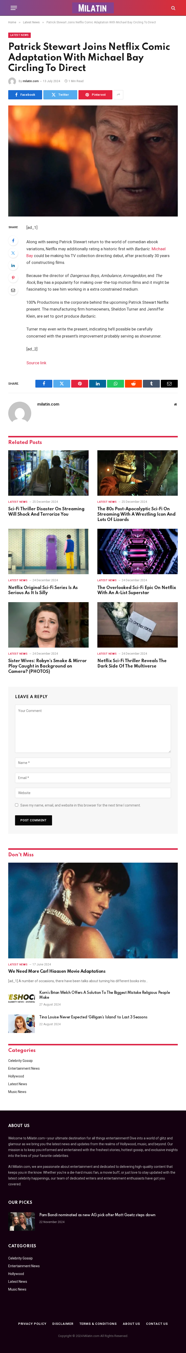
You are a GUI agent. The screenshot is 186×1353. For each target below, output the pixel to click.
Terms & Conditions (98, 1324)
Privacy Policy (32, 1324)
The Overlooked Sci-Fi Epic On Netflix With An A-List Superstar (136, 590)
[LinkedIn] (13, 265)
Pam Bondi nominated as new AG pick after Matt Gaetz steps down (97, 1215)
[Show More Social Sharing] (118, 94)
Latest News (19, 35)
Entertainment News (24, 1068)
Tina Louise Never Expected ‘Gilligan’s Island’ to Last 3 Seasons (93, 1017)
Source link (36, 363)
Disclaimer (62, 1324)
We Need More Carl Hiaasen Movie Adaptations (56, 971)
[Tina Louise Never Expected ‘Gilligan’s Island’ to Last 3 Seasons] (21, 1024)
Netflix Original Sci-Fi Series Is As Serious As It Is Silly (43, 590)
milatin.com (31, 81)
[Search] (172, 7)
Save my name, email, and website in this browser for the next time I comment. (80, 805)
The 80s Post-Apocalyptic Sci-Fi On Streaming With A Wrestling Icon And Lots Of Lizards (136, 514)
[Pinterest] (13, 278)
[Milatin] (93, 8)
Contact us (157, 1324)
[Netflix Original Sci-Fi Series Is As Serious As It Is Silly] (48, 551)
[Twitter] (13, 253)
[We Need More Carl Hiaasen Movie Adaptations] (93, 910)
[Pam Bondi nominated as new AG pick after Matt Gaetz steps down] (21, 1221)
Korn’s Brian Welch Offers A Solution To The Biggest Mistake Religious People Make (104, 995)
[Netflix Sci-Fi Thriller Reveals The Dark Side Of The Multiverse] (137, 625)
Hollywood (16, 1076)
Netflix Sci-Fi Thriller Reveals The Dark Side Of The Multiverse (132, 663)
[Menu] (14, 7)
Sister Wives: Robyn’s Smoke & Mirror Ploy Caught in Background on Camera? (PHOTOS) (47, 666)
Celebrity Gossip (20, 1061)
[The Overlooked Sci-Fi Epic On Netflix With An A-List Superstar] (137, 551)
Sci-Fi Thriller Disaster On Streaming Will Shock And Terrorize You (46, 512)
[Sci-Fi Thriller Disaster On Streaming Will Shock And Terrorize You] (48, 473)
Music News (17, 1092)
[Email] (13, 290)
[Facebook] (13, 240)
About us (131, 1324)
